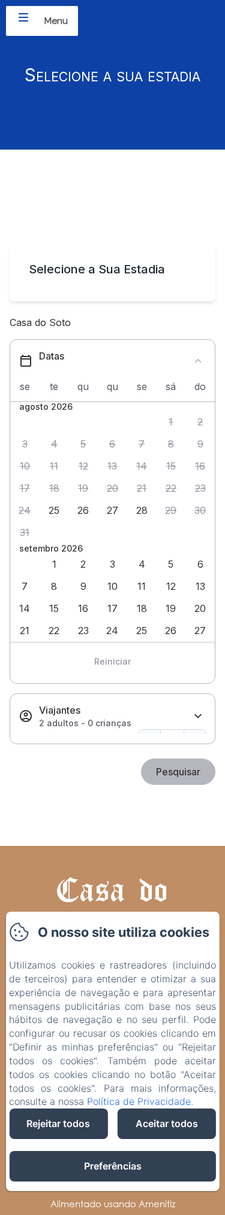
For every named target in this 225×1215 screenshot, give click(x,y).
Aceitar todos (167, 1123)
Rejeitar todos (58, 1123)
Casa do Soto (113, 908)
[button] (171, 422)
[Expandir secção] (198, 716)
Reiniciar (112, 661)
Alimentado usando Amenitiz (112, 1204)
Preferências (113, 1166)
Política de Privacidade (139, 1101)
